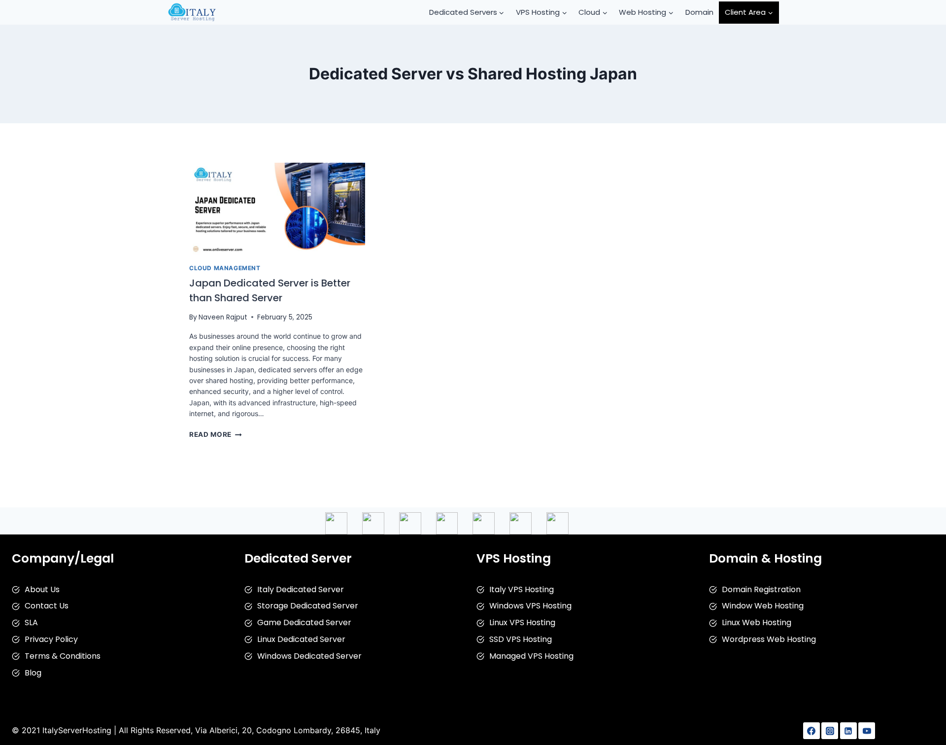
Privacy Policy (51, 639)
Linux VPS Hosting (522, 622)
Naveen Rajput (223, 317)
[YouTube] (866, 730)
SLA (31, 622)
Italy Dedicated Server (300, 589)
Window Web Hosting (763, 605)
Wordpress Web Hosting (769, 639)
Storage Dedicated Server (307, 605)
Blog (33, 672)
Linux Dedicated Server (301, 639)
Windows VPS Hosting (530, 605)
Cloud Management (225, 268)
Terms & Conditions (63, 656)
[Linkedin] (848, 730)
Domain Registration (761, 589)
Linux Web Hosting (756, 622)
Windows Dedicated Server (309, 656)
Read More (215, 434)
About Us (42, 589)
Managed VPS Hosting (531, 656)
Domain (699, 12)
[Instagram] (829, 730)
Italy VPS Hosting (521, 589)
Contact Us (46, 605)
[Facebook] (811, 730)
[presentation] (277, 209)
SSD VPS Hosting (520, 639)
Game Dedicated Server (304, 622)
